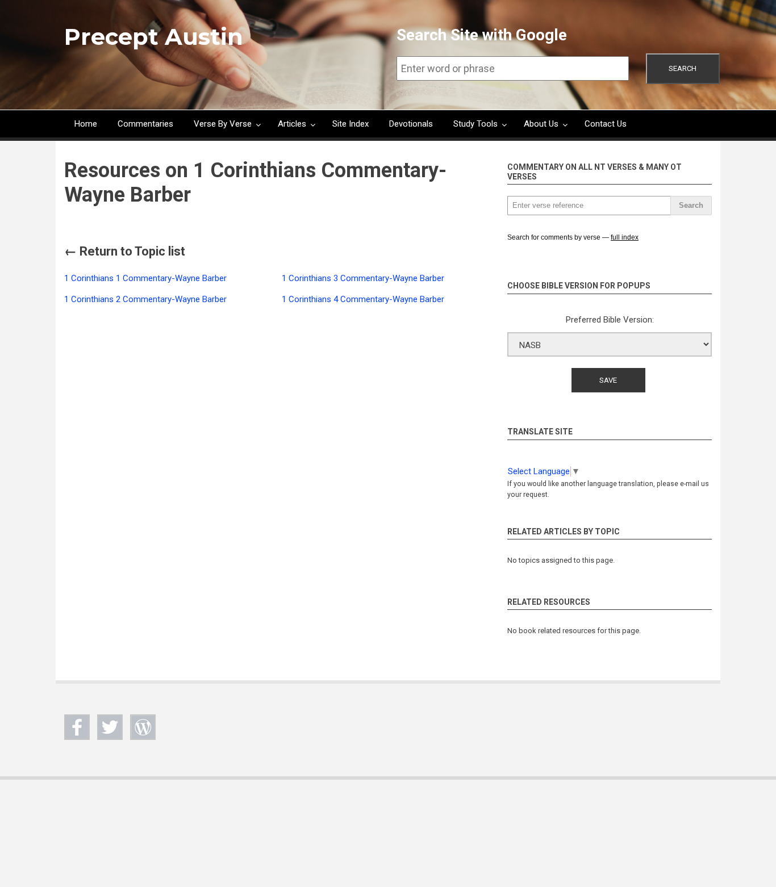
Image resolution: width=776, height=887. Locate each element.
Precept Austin (153, 37)
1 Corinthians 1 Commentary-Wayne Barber (145, 278)
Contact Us (606, 124)
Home (85, 124)
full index (625, 237)
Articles (292, 124)
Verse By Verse (223, 124)
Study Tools (475, 124)
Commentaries (145, 124)
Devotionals (411, 124)
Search (682, 68)
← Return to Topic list (124, 251)
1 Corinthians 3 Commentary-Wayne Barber (363, 278)
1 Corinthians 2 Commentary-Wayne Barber (145, 299)
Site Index (350, 124)
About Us (541, 124)
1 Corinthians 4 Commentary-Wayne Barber (363, 299)
